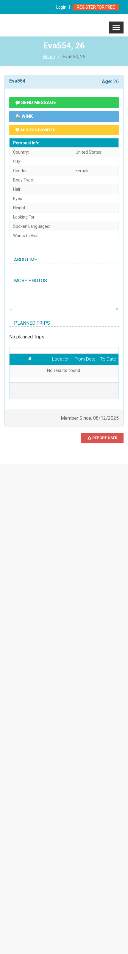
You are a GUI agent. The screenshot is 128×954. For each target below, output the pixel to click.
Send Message (38, 102)
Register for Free (96, 7)
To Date (108, 359)
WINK (26, 116)
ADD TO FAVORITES (37, 130)
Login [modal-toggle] (61, 7)
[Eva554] (9, 295)
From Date (85, 359)
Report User (104, 438)
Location (61, 359)
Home (49, 56)
